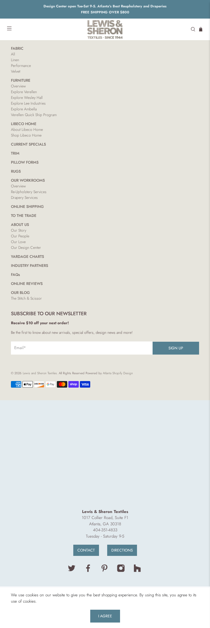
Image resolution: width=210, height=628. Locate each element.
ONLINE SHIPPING (27, 206)
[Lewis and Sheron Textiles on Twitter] (72, 571)
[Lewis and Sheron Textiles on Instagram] (121, 571)
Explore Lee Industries (28, 103)
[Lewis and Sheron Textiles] (105, 29)
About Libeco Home (27, 129)
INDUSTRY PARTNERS (29, 265)
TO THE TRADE (23, 215)
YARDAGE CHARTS (27, 256)
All (13, 54)
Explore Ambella (24, 109)
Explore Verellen (24, 92)
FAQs (15, 274)
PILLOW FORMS (25, 162)
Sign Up (175, 348)
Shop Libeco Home (26, 135)
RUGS (16, 171)
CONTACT (86, 550)
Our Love (18, 241)
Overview (18, 86)
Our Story (18, 230)
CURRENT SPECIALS (28, 144)
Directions (122, 550)
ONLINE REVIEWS (27, 283)
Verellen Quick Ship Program (34, 114)
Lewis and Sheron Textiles (40, 373)
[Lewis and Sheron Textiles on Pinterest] (104, 571)
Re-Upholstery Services (28, 191)
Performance (21, 65)
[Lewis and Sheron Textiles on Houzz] (137, 571)
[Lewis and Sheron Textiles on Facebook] (88, 571)
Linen (15, 60)
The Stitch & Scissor (26, 298)
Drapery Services (24, 197)
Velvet (15, 71)
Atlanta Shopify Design (118, 373)
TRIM (15, 153)
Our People (20, 236)
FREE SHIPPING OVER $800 (105, 12)
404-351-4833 (105, 530)
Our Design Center (26, 247)
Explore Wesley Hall (27, 97)
